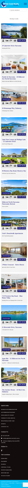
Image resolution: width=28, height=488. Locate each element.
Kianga (3, 464)
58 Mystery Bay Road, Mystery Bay (14, 171)
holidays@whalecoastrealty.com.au (11, 438)
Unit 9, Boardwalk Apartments (12, 233)
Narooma (4, 458)
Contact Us (4, 426)
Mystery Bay (5, 472)
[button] (3, 31)
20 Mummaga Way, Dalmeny (11, 108)
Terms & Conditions (20, 483)
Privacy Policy (4, 483)
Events (3, 423)
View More (22, 40)
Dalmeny (4, 461)
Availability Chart (7, 415)
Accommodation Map (8, 412)
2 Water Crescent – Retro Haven (13, 265)
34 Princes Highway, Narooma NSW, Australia (10, 442)
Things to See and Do (8, 418)
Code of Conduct (5, 484)
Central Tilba (6, 467)
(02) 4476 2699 (6, 435)
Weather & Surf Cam (7, 420)
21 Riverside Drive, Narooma (12, 327)
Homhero (8, 486)
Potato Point (5, 475)
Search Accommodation (9, 409)
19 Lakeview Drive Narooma (11, 46)
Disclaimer (11, 483)
